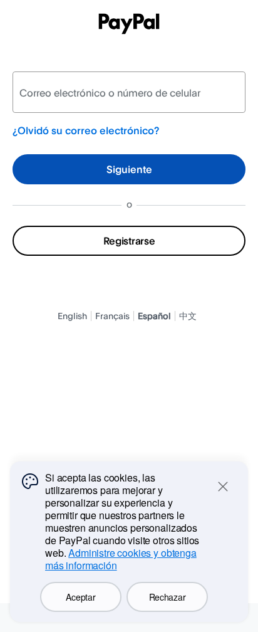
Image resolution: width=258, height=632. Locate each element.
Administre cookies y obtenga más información (121, 558)
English (72, 315)
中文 (188, 315)
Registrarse (129, 240)
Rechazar (167, 597)
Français (112, 315)
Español (154, 315)
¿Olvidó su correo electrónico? (86, 130)
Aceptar (80, 597)
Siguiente (129, 169)
